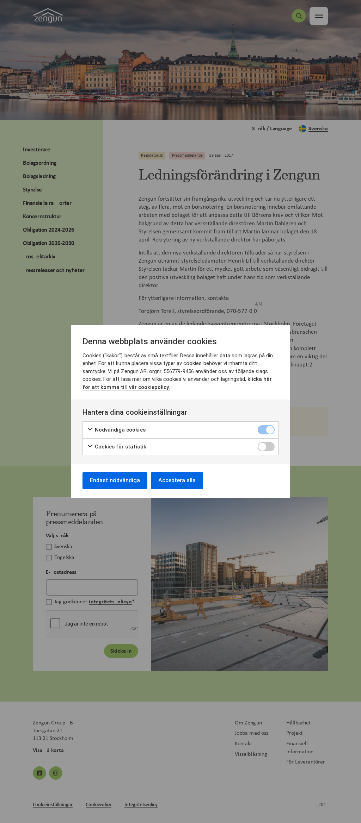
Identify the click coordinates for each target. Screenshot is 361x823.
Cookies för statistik (119, 447)
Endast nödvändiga (115, 480)
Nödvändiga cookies (119, 430)
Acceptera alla (177, 480)
